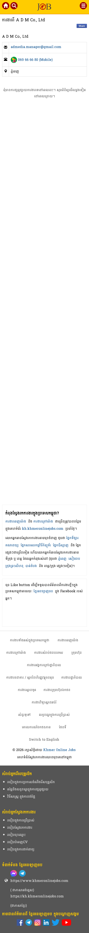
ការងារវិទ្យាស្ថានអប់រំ (44, 702)
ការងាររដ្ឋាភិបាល (71, 677)
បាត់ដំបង (31, 566)
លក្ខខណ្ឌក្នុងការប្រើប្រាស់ (54, 715)
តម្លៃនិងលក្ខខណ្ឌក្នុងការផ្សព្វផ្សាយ (27, 789)
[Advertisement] (44, 308)
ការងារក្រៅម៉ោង (43, 521)
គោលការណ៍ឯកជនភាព (36, 727)
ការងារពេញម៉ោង (15, 521)
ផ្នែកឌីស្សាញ (61, 545)
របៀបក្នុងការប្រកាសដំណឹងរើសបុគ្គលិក (31, 782)
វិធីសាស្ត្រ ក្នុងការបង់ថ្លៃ (21, 796)
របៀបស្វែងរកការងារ (19, 828)
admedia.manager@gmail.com (36, 47)
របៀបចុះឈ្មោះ (16, 835)
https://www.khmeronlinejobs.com (39, 881)
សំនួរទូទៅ (24, 715)
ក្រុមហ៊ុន (76, 653)
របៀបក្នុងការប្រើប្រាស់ (20, 820)
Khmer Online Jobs (59, 750)
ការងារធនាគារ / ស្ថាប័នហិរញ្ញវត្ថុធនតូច (30, 677)
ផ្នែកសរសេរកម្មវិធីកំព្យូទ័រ (36, 545)
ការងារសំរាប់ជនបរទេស (48, 653)
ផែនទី (62, 727)
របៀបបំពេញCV (17, 842)
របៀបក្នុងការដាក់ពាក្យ (20, 849)
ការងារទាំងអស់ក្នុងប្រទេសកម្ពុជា (29, 640)
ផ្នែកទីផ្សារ (72, 538)
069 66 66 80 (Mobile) (35, 60)
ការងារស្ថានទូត (27, 690)
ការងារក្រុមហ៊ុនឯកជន (56, 690)
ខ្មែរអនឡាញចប (43, 591)
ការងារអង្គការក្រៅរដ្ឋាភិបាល (44, 665)
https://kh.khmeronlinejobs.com (37, 896)
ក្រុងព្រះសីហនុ (14, 566)
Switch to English (44, 740)
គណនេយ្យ (12, 545)
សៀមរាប (74, 559)
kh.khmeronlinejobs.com (42, 529)
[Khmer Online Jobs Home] (6, 6)
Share (82, 26)
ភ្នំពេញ (62, 559)
